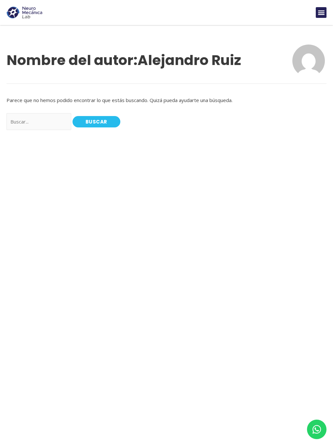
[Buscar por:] (40, 121)
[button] (321, 12)
